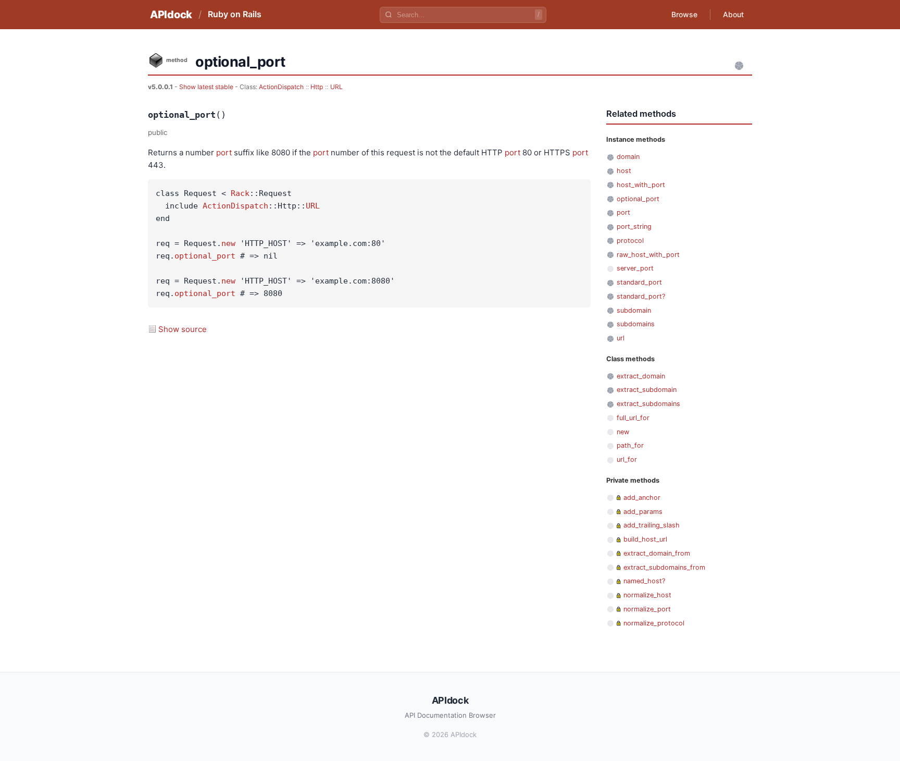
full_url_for (633, 418)
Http (316, 87)
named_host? (644, 581)
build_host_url (645, 539)
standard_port (639, 282)
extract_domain (641, 376)
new (228, 243)
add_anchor (641, 497)
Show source (182, 329)
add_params (642, 511)
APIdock (171, 14)
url (620, 338)
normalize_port (647, 609)
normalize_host (647, 595)
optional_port (204, 256)
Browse (684, 14)
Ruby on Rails (234, 14)
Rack (240, 193)
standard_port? (641, 296)
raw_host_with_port (648, 255)
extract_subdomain (647, 390)
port (224, 152)
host (624, 171)
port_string (634, 226)
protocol (630, 240)
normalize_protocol (653, 623)
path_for (630, 445)
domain (628, 157)
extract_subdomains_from (664, 567)
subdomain (634, 310)
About (733, 14)
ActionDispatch (281, 87)
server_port (635, 268)
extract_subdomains (648, 404)
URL (336, 87)
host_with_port (641, 185)
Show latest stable (207, 87)
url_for (627, 459)
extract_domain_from (656, 553)
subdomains (636, 324)
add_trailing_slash (651, 525)
